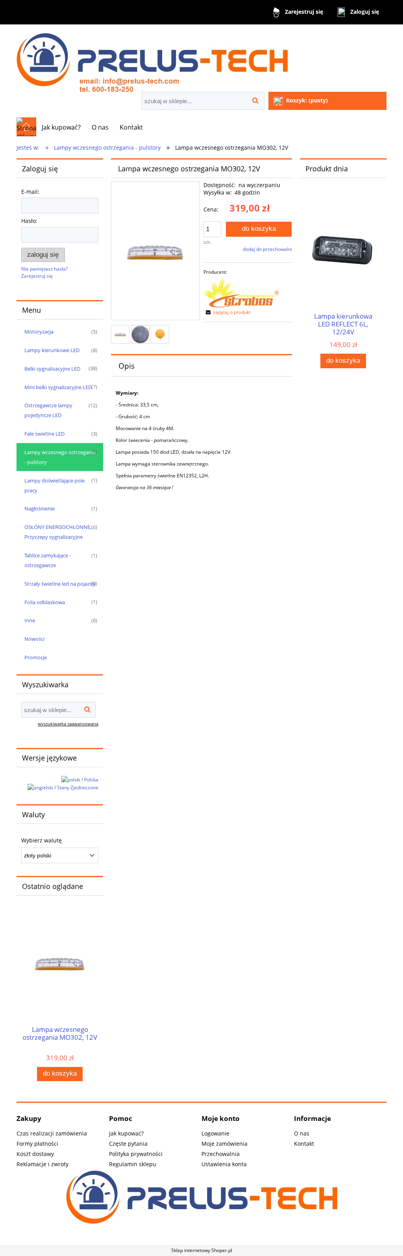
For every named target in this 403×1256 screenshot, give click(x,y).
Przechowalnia (221, 1154)
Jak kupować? (126, 1133)
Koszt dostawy (35, 1154)
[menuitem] (61, 127)
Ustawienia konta (224, 1164)
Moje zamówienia (225, 1143)
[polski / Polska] (79, 779)
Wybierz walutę (41, 840)
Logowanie (215, 1133)
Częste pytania (128, 1143)
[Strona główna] (152, 58)
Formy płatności (37, 1143)
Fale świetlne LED (44, 433)
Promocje (35, 657)
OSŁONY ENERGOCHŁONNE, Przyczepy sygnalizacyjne (57, 531)
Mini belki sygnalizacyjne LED (58, 387)
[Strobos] (241, 291)
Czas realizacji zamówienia (52, 1133)
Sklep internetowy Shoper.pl (201, 1250)
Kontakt (304, 1143)
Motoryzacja (39, 331)
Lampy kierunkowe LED (51, 350)
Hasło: (29, 220)
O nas (301, 1133)
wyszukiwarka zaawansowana (68, 724)
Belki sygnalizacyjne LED (52, 368)
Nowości (34, 638)
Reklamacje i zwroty (42, 1164)
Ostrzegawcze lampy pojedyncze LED (48, 410)
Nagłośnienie (39, 508)
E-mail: (30, 191)
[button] (227, 312)
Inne (29, 620)
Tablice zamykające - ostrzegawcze (47, 560)
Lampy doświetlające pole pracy (54, 485)
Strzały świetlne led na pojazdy (60, 583)
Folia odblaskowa (44, 602)
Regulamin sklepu (132, 1164)
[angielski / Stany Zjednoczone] (63, 787)
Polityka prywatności (136, 1154)
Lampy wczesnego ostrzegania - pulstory (60, 457)
